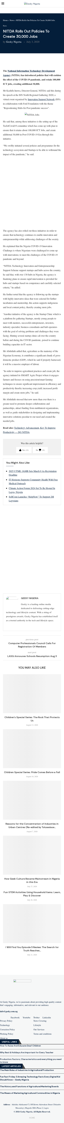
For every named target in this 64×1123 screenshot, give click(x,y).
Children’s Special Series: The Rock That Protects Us (32, 719)
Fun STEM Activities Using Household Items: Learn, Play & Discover (32, 894)
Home (5, 20)
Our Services (38, 1029)
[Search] (61, 3)
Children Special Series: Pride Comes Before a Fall (32, 772)
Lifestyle (37, 1025)
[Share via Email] (45, 62)
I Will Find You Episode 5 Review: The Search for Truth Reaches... (32, 949)
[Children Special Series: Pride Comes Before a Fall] (32, 748)
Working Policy (6, 1034)
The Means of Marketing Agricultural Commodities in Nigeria (30, 1093)
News (12, 20)
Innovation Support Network (41, 99)
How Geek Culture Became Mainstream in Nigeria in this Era (32, 880)
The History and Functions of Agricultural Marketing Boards (29, 1086)
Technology (5, 1025)
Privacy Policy (6, 1021)
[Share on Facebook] (16, 62)
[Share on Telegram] (38, 62)
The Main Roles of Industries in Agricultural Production (27, 1070)
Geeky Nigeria (13, 41)
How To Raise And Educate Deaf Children (20, 1045)
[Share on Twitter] (24, 62)
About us (4, 1038)
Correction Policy (7, 1029)
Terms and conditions (42, 1034)
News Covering (39, 1021)
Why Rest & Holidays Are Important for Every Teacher (26, 1052)
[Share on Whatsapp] (31, 62)
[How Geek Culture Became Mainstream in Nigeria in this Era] (32, 855)
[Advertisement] (32, 192)
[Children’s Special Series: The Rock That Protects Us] (32, 693)
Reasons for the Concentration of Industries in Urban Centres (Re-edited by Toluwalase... (32, 825)
